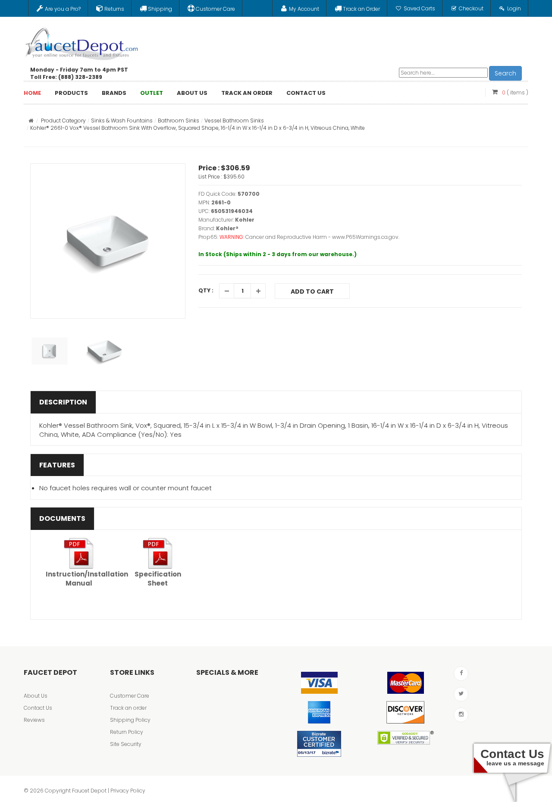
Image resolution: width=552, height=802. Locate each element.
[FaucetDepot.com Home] (82, 42)
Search (505, 73)
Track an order (128, 707)
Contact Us (38, 707)
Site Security (125, 744)
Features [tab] (57, 465)
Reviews (34, 720)
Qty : (205, 290)
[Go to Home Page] (31, 120)
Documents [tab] (62, 518)
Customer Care (129, 695)
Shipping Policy (130, 720)
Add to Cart (312, 291)
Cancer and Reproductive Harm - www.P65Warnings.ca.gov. (322, 237)
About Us (35, 695)
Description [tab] (63, 402)
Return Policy (126, 732)
